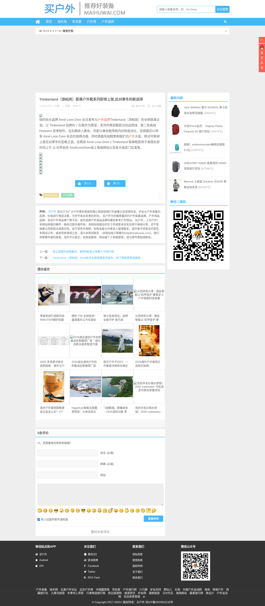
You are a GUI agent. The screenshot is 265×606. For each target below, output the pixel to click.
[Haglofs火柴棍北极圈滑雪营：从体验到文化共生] (85, 386)
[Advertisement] (132, 63)
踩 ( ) (116, 183)
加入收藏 (156, 106)
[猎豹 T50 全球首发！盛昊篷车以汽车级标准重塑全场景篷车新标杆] (85, 294)
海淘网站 (181, 593)
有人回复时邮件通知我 (54, 519)
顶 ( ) (87, 183)
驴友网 (142, 593)
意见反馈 (262, 60)
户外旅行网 (130, 589)
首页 (49, 21)
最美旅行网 (196, 593)
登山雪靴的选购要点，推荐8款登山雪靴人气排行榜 (83, 251)
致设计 (210, 593)
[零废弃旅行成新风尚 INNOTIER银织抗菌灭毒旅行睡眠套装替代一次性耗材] (54, 295)
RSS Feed (94, 577)
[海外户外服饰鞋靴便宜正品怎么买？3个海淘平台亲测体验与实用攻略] (54, 386)
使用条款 (137, 560)
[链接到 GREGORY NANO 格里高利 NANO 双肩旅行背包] (175, 172)
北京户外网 (86, 589)
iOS (41, 565)
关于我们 (137, 571)
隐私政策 (137, 554)
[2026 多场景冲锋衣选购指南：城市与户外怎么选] (54, 341)
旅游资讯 (129, 593)
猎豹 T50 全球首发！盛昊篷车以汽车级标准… (84, 318)
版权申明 (137, 565)
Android (43, 560)
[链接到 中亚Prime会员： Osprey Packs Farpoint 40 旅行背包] (175, 134)
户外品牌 (108, 21)
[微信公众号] (195, 579)
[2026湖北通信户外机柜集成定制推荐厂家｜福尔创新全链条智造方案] (85, 340)
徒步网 (54, 589)
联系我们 (137, 577)
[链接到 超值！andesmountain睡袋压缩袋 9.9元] (175, 153)
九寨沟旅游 (58, 593)
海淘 (207, 589)
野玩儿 (168, 589)
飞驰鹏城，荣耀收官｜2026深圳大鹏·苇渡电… (115, 410)
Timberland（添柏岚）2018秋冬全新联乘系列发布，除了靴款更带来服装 (96, 257)
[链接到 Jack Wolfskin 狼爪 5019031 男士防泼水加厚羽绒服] (175, 116)
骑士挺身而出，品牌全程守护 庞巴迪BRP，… (115, 318)
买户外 (43, 554)
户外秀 (91, 21)
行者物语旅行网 (95, 593)
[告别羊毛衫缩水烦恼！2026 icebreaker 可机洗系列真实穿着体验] (149, 386)
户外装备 (41, 589)
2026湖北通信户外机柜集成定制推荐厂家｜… (84, 364)
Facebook (93, 565)
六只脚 (143, 589)
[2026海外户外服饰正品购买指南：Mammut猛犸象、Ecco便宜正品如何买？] (149, 340)
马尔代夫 (167, 593)
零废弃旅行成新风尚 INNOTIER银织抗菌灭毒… (52, 318)
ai (144, 596)
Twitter (91, 571)
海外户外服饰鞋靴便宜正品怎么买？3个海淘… (52, 410)
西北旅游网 (115, 593)
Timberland (51, 195)
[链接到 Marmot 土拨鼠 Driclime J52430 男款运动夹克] (175, 190)
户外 (132, 136)
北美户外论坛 (69, 589)
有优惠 (76, 21)
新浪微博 (93, 560)
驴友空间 (155, 589)
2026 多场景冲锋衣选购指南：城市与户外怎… (52, 364)
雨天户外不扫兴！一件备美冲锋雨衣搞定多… (115, 364)
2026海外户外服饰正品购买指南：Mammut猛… (147, 364)
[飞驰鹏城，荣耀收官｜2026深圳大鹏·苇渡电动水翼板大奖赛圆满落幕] (117, 386)
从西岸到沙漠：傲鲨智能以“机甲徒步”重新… (147, 318)
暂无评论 (140, 106)
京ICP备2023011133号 (159, 602)
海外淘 (62, 21)
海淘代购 (67, 30)
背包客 (116, 589)
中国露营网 (102, 589)
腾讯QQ (92, 554)
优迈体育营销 (132, 596)
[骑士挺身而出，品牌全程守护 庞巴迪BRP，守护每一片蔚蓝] (117, 295)
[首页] (39, 22)
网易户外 (218, 589)
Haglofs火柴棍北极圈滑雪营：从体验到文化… (84, 410)
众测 (177, 589)
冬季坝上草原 (75, 593)
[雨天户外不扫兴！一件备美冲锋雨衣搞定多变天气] (117, 341)
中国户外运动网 (192, 589)
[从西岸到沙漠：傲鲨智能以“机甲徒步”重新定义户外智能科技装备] (149, 294)
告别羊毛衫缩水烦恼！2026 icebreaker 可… (148, 410)
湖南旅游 (154, 593)
